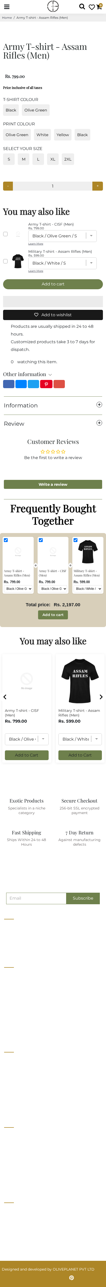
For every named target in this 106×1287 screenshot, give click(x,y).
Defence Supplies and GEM (28, 1069)
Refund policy (16, 1032)
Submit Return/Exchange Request (34, 1183)
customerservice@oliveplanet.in (35, 1222)
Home (7, 18)
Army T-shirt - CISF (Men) (22, 712)
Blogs (9, 1013)
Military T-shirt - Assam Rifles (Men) (79, 712)
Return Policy (16, 1154)
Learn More (35, 243)
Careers (11, 994)
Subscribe (83, 898)
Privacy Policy (17, 1145)
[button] (53, 301)
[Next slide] (101, 697)
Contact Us (14, 985)
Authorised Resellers (22, 1098)
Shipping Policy (18, 1164)
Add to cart (53, 614)
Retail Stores (15, 1060)
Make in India (16, 1088)
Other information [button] (24, 373)
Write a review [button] (53, 484)
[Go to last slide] (5, 697)
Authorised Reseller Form (27, 1107)
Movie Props (15, 1079)
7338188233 (16, 1211)
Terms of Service (19, 1023)
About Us (12, 975)
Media (9, 1004)
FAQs (9, 1173)
